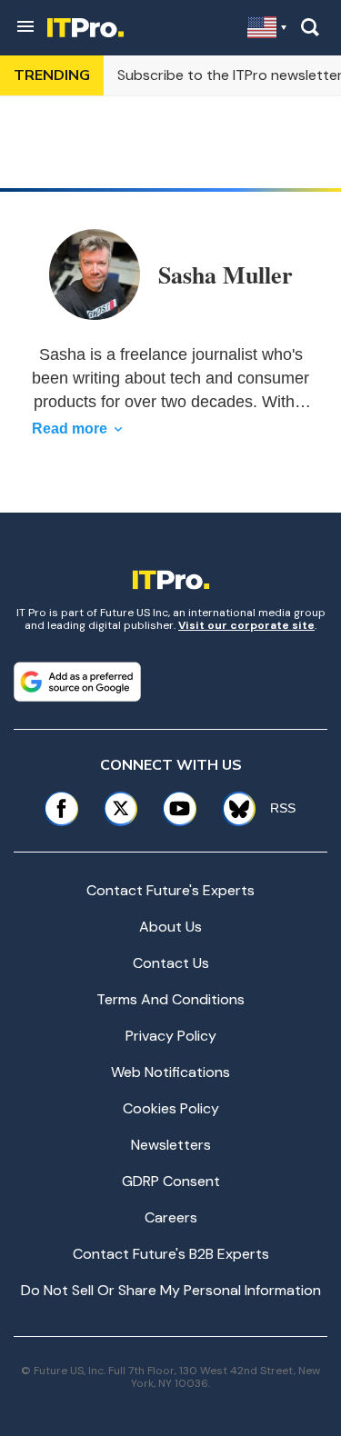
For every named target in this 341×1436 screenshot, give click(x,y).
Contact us (171, 962)
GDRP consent (171, 1181)
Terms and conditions (170, 999)
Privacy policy (170, 1035)
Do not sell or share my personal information (171, 1290)
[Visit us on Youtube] (180, 808)
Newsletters (171, 1144)
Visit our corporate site (246, 625)
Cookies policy (171, 1108)
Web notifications (170, 1072)
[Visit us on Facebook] (61, 808)
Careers (171, 1217)
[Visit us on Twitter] (120, 808)
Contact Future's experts (170, 890)
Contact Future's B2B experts (171, 1253)
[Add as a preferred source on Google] (77, 682)
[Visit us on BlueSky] (233, 808)
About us (170, 926)
